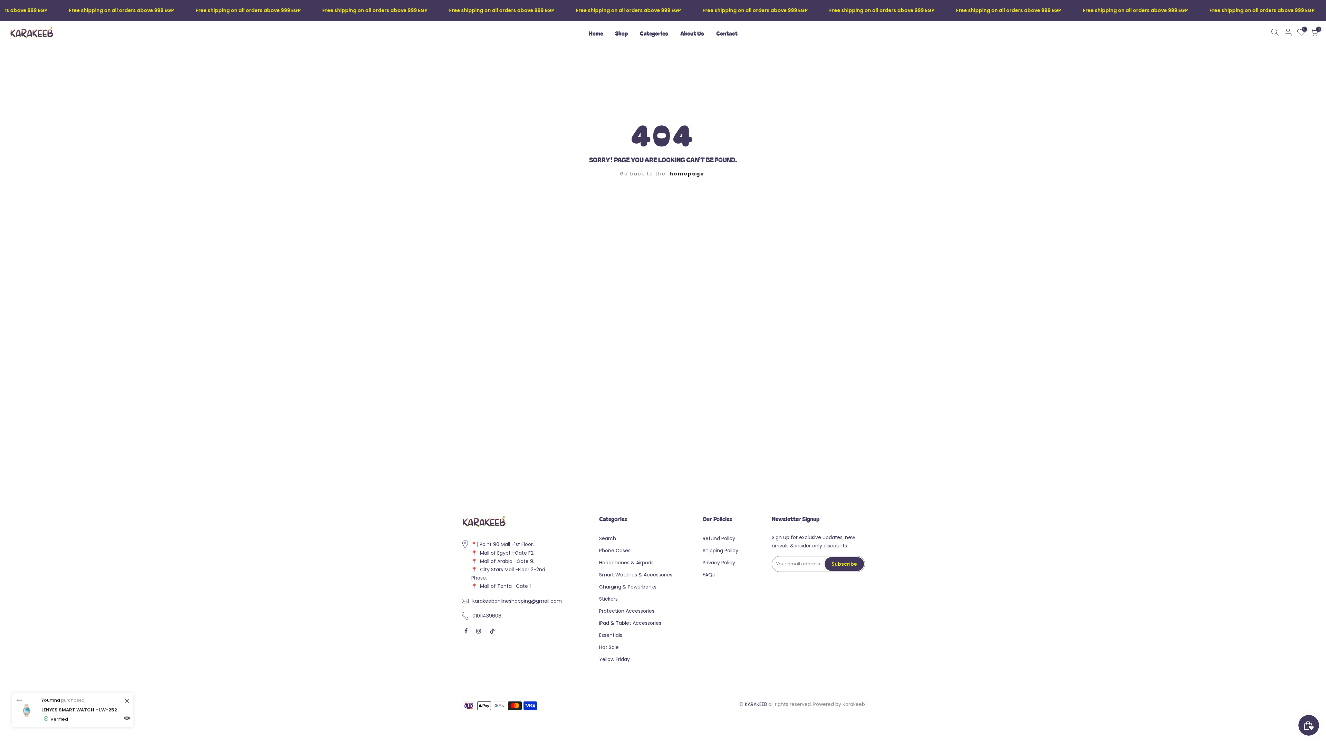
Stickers (608, 598)
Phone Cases (615, 550)
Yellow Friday (614, 659)
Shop (621, 33)
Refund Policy (719, 538)
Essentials (610, 635)
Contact (727, 33)
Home (596, 33)
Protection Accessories (626, 611)
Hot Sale (609, 647)
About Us (692, 33)
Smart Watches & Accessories (635, 574)
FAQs (709, 574)
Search (607, 538)
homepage (687, 173)
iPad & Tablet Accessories (630, 623)
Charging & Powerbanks (627, 586)
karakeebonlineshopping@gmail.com (517, 600)
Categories (654, 33)
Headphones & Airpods (626, 562)
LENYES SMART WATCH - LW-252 (79, 710)
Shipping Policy (720, 550)
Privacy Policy (719, 562)
